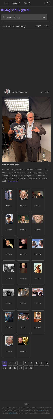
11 (10, 368)
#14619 (8, 205)
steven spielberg (14, 26)
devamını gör (13, 181)
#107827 (38, 205)
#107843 (9, 352)
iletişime (41, 410)
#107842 (38, 327)
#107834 (9, 279)
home (6, 3)
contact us (12, 413)
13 (20, 368)
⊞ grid (38, 26)
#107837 (9, 303)
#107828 (9, 230)
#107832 (23, 254)
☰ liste (46, 26)
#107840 (9, 327)
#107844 (23, 352)
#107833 (38, 254)
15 (31, 368)
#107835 (23, 279)
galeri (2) (16, 3)
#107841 (23, 327)
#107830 (38, 230)
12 (15, 368)
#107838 (23, 303)
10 (4, 368)
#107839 (38, 303)
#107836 (38, 279)
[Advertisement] (26, 57)
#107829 (23, 230)
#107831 (9, 254)
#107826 (23, 205)
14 (25, 368)
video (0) (27, 3)
